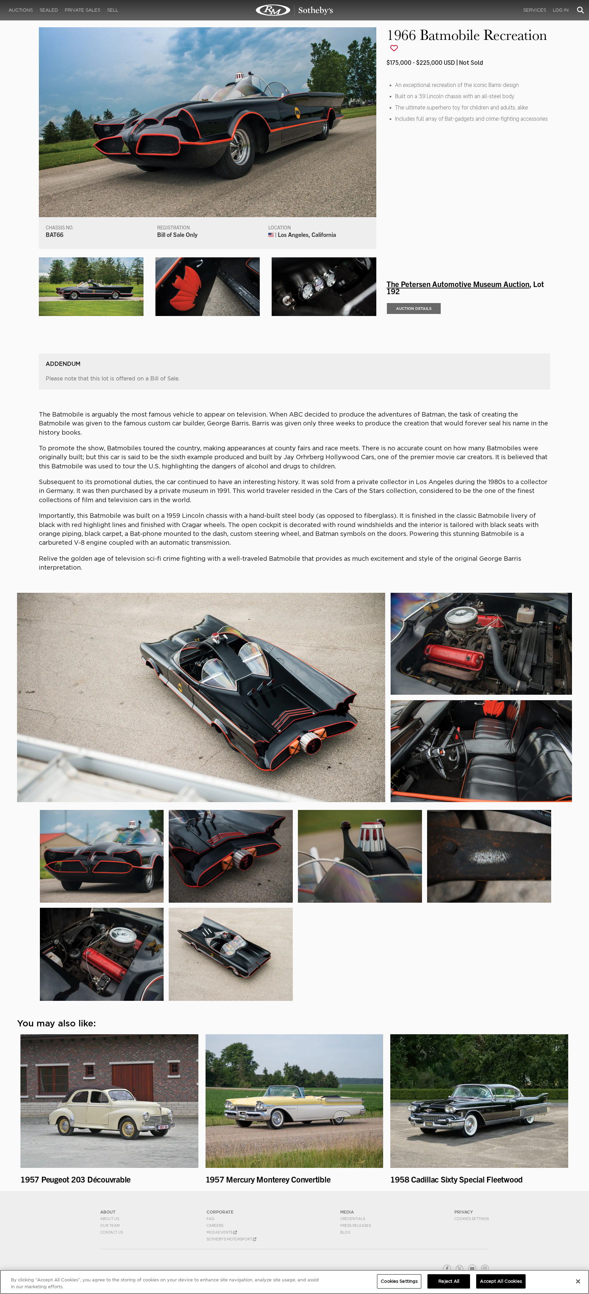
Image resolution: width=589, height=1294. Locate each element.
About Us (109, 1219)
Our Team (110, 1225)
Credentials (352, 1219)
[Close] (578, 1281)
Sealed (49, 10)
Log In (561, 10)
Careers (215, 1225)
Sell (112, 10)
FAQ (210, 1219)
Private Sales (82, 10)
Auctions (21, 10)
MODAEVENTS (220, 1232)
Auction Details (414, 308)
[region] (294, 1282)
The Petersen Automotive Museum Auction (458, 283)
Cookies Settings (471, 1219)
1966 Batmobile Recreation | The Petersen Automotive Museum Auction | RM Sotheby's (294, 10)
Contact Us (111, 1232)
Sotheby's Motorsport (230, 1239)
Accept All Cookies (501, 1281)
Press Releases (355, 1225)
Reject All (448, 1281)
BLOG (345, 1232)
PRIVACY (463, 1212)
